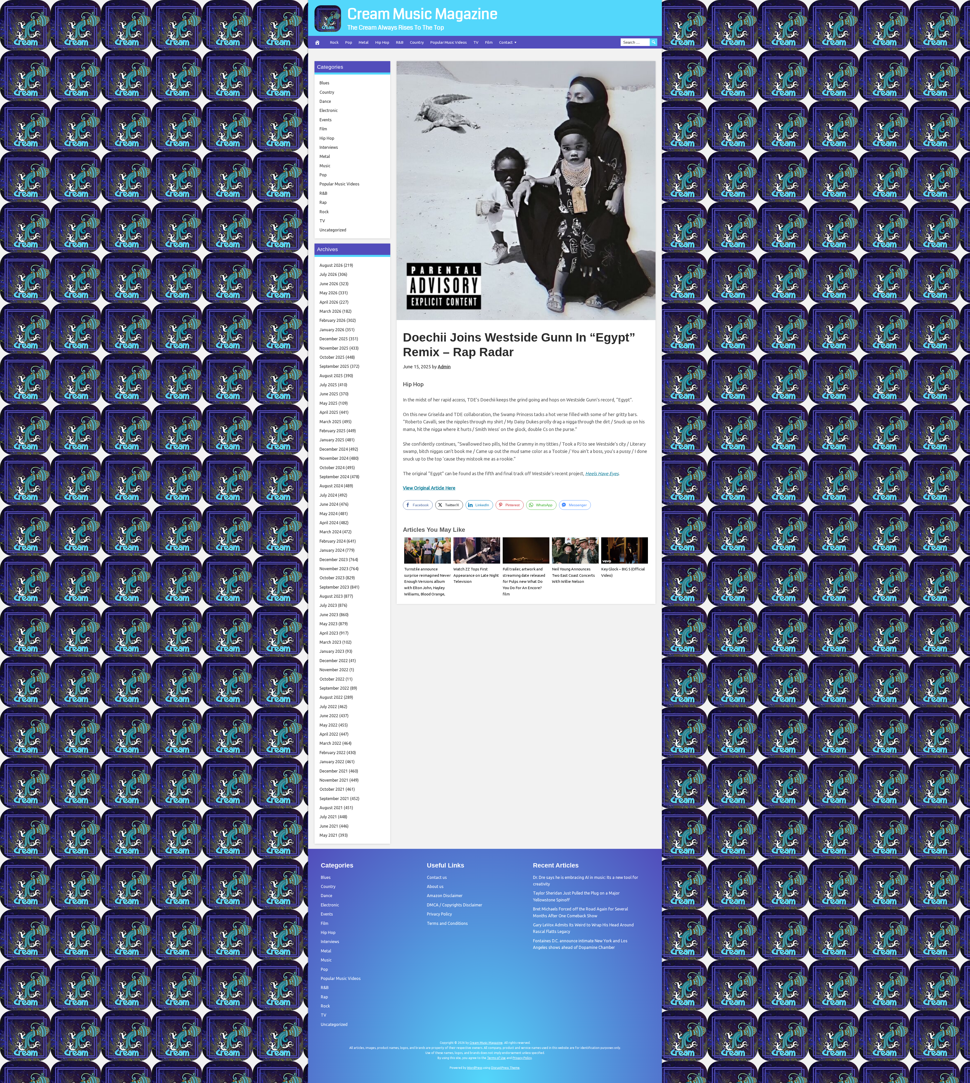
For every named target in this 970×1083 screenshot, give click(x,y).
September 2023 (334, 587)
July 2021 (328, 816)
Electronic (329, 110)
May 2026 (328, 293)
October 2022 (332, 679)
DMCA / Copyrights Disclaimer (454, 905)
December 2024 (334, 449)
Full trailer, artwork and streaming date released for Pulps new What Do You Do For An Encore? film (524, 581)
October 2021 (332, 789)
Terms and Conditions (447, 923)
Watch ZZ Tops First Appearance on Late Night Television (476, 575)
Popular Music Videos (448, 42)
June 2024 (329, 504)
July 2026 (328, 274)
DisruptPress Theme (505, 1067)
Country (417, 42)
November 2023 (334, 568)
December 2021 (334, 771)
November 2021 (334, 780)
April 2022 (329, 734)
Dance (325, 101)
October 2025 (332, 357)
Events (326, 119)
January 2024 (332, 550)
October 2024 (332, 467)
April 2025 (329, 412)
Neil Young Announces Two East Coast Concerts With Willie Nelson (573, 575)
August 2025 (331, 375)
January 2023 (332, 651)
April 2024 (329, 522)
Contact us (437, 877)
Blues (324, 83)
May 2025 (328, 403)
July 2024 (328, 495)
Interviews (329, 147)
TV (475, 42)
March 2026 (330, 311)
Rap (323, 202)
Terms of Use (496, 1058)
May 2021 (328, 835)
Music (325, 165)
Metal (364, 42)
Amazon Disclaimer (445, 895)
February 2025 (333, 430)
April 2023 (329, 633)
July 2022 (328, 706)
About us (435, 886)
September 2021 (334, 798)
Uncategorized (333, 230)
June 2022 (329, 715)
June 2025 (329, 394)
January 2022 (332, 761)
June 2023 (329, 614)
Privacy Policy (439, 914)
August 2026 (331, 265)
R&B (399, 42)
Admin (444, 366)
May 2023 (328, 623)
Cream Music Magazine (422, 14)
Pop (348, 42)
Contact (506, 42)
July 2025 (328, 384)
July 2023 (328, 605)
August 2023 (331, 596)
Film (489, 42)
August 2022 (331, 697)
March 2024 (330, 532)
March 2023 (330, 642)
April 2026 (329, 302)
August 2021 (331, 807)
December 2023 (334, 559)
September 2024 (334, 476)
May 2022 (328, 725)
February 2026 (333, 320)
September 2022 (334, 688)
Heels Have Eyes (602, 473)
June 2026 (329, 283)
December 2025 (334, 338)
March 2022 (330, 743)
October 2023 (332, 577)
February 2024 (333, 541)
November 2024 (334, 458)
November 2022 (334, 669)
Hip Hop (382, 42)
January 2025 (332, 440)
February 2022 (333, 752)
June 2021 (329, 826)
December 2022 (334, 660)
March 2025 (330, 421)
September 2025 (334, 366)
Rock (334, 42)
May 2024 (328, 513)
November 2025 (334, 348)
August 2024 (331, 486)
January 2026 (332, 329)
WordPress (474, 1067)
